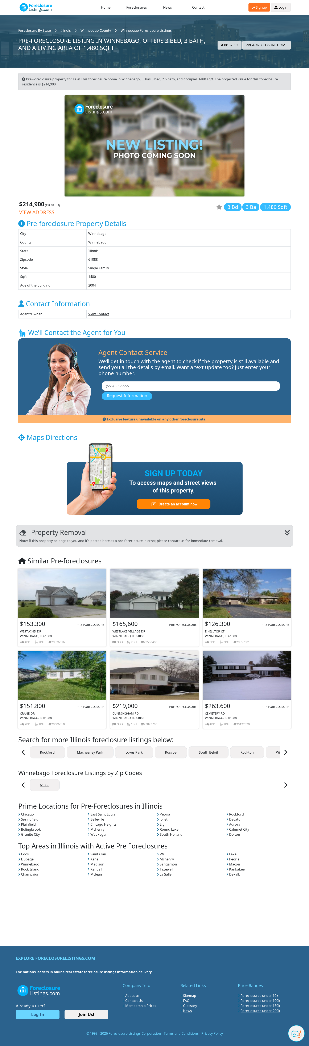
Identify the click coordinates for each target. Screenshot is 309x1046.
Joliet (164, 819)
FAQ (186, 1000)
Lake (232, 854)
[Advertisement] (154, 906)
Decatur (235, 819)
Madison (97, 864)
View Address (36, 212)
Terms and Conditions (181, 1033)
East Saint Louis (102, 814)
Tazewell (166, 869)
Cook (25, 854)
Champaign (30, 874)
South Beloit (208, 752)
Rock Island (30, 869)
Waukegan (98, 834)
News (167, 7)
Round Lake (169, 829)
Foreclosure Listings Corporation (135, 1033)
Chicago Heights (103, 824)
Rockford (47, 752)
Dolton (234, 834)
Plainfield (28, 824)
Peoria (165, 814)
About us (132, 995)
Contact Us (134, 1000)
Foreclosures (136, 7)
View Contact (98, 314)
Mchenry (97, 829)
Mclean (96, 874)
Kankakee (237, 869)
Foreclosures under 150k (260, 1005)
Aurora (234, 824)
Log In (37, 1014)
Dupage (27, 859)
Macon (234, 864)
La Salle (166, 874)
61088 (44, 785)
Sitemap (189, 995)
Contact (198, 7)
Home (106, 7)
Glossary (190, 1005)
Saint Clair (98, 854)
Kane (94, 859)
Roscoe (171, 752)
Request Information (127, 395)
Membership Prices (140, 1005)
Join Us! (86, 1014)
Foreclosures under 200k (260, 1010)
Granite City (30, 834)
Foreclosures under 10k (259, 995)
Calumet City (239, 829)
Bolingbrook (31, 829)
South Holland (171, 834)
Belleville (97, 819)
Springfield (29, 819)
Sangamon (168, 864)
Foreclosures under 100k (260, 1000)
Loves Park (134, 752)
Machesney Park (90, 752)
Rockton (247, 752)
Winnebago (30, 864)
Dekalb (234, 874)
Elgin (164, 824)
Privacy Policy (212, 1033)
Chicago (27, 814)
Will (162, 854)
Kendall (96, 869)
